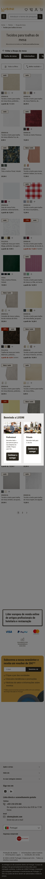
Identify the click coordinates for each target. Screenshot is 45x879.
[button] (12, 442)
